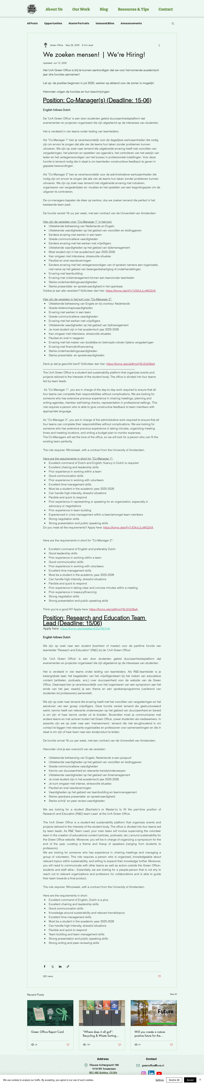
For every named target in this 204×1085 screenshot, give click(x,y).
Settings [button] (160, 1079)
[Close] (200, 1079)
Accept (190, 1079)
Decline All (174, 1079)
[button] (198, 6)
